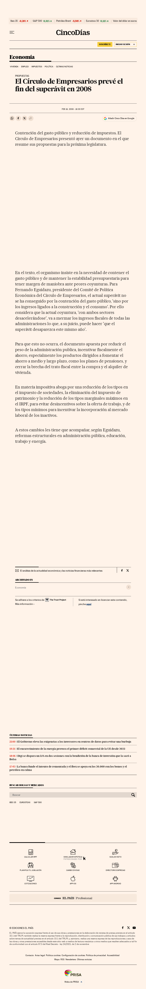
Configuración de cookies (73, 955)
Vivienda (14, 66)
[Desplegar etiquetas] (128, 587)
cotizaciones (30, 884)
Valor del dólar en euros (125, 21)
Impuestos (37, 66)
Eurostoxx (25, 802)
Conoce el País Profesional (73, 898)
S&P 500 (37, 21)
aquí (88, 604)
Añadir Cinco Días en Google (121, 118)
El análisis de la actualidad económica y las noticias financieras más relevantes (61, 570)
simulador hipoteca (73, 857)
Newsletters (71, 959)
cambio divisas (73, 870)
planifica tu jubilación (30, 870)
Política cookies (53, 955)
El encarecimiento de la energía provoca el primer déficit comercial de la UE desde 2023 (71, 748)
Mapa (56, 959)
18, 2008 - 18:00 (73, 109)
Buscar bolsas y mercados (26, 785)
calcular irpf (30, 857)
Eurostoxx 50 (92, 21)
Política (49, 66)
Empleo (25, 66)
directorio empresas (115, 870)
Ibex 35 (14, 21)
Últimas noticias (64, 66)
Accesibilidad (113, 955)
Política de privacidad (96, 955)
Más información (24, 604)
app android (115, 884)
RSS (62, 959)
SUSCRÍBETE (105, 44)
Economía (22, 57)
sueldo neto (115, 857)
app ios (73, 884)
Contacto (29, 955)
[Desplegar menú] (11, 32)
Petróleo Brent (63, 21)
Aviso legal (40, 955)
